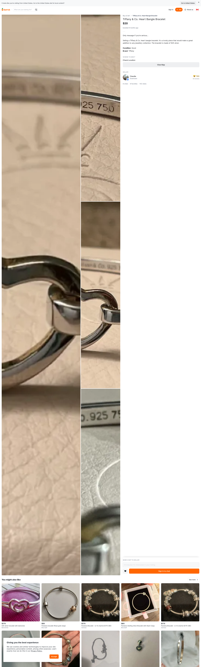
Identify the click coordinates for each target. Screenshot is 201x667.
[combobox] (24, 10)
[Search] (36, 9)
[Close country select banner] (198, 2)
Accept (54, 656)
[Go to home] (6, 9)
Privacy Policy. (36, 651)
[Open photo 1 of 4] (41, 295)
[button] (193, 580)
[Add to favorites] (125, 571)
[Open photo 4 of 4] (100, 482)
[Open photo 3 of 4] (100, 295)
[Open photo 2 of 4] (100, 108)
